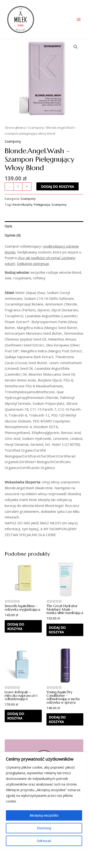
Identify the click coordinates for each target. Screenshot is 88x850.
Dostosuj (44, 828)
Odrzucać (44, 840)
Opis (8, 226)
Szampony (36, 127)
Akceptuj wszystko (44, 815)
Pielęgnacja (42, 204)
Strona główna (15, 127)
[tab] (44, 225)
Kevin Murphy (22, 204)
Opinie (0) (13, 235)
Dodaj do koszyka (57, 186)
